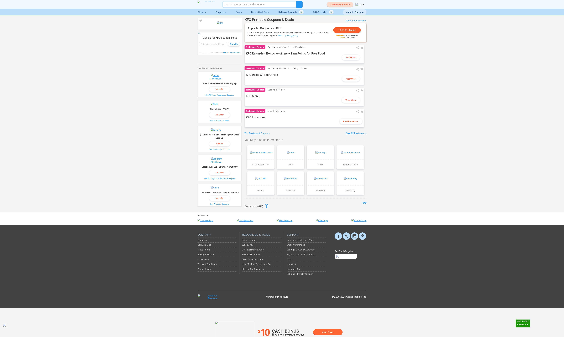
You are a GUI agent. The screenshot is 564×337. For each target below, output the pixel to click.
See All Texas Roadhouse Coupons (219, 95)
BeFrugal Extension (251, 254)
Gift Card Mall (320, 12)
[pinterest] (362, 236)
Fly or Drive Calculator (252, 259)
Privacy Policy (235, 52)
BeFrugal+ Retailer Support (300, 274)
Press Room (204, 249)
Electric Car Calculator (253, 269)
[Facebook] (338, 236)
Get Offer (351, 57)
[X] (346, 236)
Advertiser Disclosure (277, 296)
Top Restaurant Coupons (257, 133)
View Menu (350, 100)
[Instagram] (354, 236)
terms (280, 36)
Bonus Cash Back (260, 12)
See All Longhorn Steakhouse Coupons (219, 178)
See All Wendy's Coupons (219, 150)
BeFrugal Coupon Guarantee (301, 249)
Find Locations (350, 121)
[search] (299, 4)
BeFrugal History (206, 254)
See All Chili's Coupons (219, 121)
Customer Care (294, 269)
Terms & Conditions (207, 264)
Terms (225, 52)
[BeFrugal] (209, 2)
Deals (239, 12)
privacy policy (291, 36)
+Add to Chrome (355, 12)
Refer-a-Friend (249, 240)
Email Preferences (296, 245)
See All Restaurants (355, 20)
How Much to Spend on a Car (256, 264)
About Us (202, 240)
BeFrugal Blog (204, 245)
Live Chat (291, 264)
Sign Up (219, 144)
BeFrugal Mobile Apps (253, 249)
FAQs (289, 259)
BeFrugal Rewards (288, 12)
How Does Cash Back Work (300, 240)
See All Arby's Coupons (219, 204)
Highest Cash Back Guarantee (301, 254)
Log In (361, 4)
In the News (203, 259)
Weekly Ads (248, 245)
